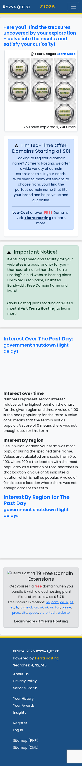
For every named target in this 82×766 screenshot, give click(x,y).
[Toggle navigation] (73, 6)
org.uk (39, 607)
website (64, 612)
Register (20, 723)
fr (17, 607)
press (16, 612)
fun (57, 607)
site (24, 612)
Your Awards (24, 705)
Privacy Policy (25, 681)
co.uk (64, 602)
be (48, 602)
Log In (18, 730)
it (21, 607)
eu (12, 607)
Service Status (25, 688)
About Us (21, 674)
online (66, 607)
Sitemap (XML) (25, 747)
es (71, 602)
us (52, 607)
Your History (23, 698)
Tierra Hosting (37, 217)
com (55, 602)
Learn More (66, 54)
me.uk (28, 607)
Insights (19, 712)
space (33, 612)
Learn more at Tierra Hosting (41, 621)
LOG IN (49, 6)
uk (47, 607)
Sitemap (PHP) (25, 740)
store (44, 612)
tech (52, 612)
